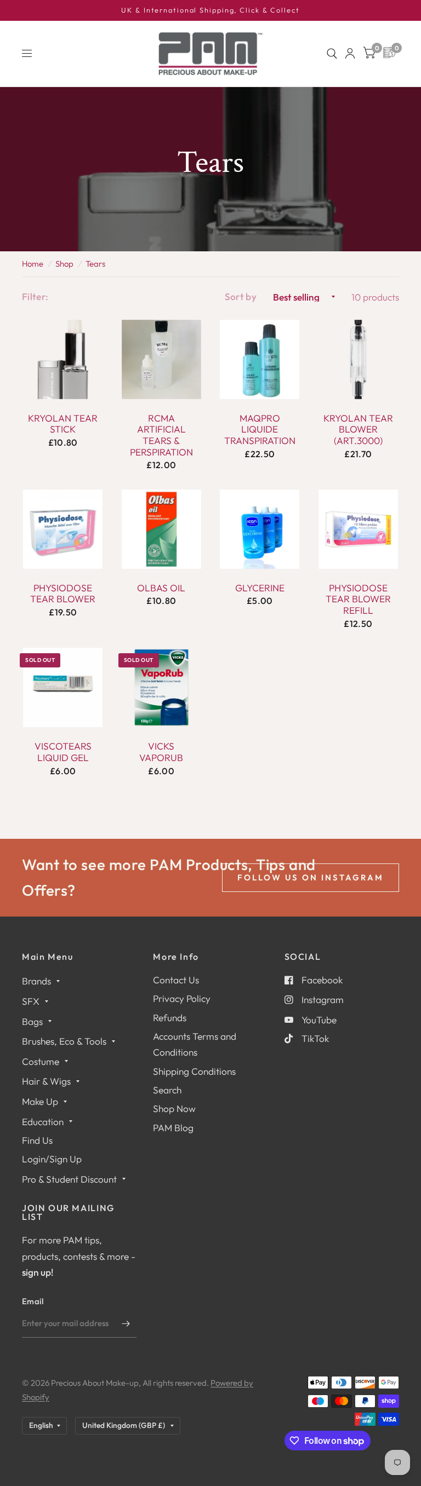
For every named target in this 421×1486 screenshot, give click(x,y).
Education (43, 1121)
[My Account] (350, 54)
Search (167, 1090)
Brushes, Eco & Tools (64, 1041)
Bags (32, 1021)
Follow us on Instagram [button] (310, 877)
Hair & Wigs (46, 1081)
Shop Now (174, 1108)
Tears (95, 263)
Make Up (40, 1101)
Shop (64, 263)
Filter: (35, 296)
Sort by (241, 296)
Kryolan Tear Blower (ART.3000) (358, 429)
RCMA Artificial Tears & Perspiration (161, 435)
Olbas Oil (161, 588)
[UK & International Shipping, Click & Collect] (210, 10)
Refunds (169, 1017)
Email (33, 1301)
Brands (36, 981)
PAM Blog (173, 1127)
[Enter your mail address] (125, 1323)
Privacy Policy (181, 998)
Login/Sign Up (52, 1159)
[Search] (332, 54)
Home (32, 263)
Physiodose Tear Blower (62, 594)
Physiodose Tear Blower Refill (358, 599)
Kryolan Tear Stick (63, 424)
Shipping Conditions (194, 1071)
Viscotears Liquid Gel (63, 752)
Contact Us (176, 980)
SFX (30, 1001)
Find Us (37, 1140)
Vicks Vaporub (161, 752)
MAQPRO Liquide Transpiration (259, 429)
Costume (40, 1061)
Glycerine (260, 588)
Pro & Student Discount (69, 1179)
